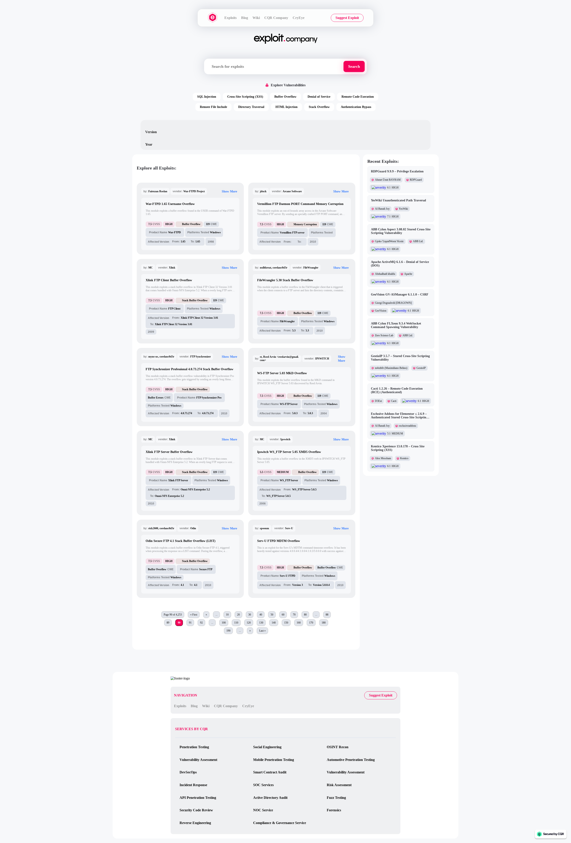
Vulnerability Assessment (198, 760)
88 (327, 614)
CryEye (298, 18)
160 (299, 622)
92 (201, 622)
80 (305, 614)
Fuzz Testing (336, 798)
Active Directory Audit (270, 798)
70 (294, 614)
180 (324, 622)
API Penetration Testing (198, 798)
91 (190, 622)
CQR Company (276, 18)
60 (283, 614)
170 (311, 622)
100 (224, 622)
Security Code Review (196, 810)
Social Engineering (267, 747)
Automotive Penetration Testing (351, 760)
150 (286, 622)
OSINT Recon (337, 747)
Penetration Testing (194, 747)
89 (168, 622)
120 (249, 622)
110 (236, 622)
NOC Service (263, 810)
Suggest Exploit (347, 18)
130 (261, 622)
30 (249, 614)
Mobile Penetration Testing (273, 760)
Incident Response (193, 785)
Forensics (334, 810)
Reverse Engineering (195, 823)
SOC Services (263, 785)
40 (260, 614)
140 (274, 622)
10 (227, 614)
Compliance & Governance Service (279, 823)
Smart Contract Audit (269, 772)
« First (193, 614)
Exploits (230, 18)
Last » (262, 630)
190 (228, 630)
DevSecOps (188, 772)
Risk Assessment (339, 785)
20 (238, 614)
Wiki (256, 18)
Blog (244, 18)
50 (272, 614)
